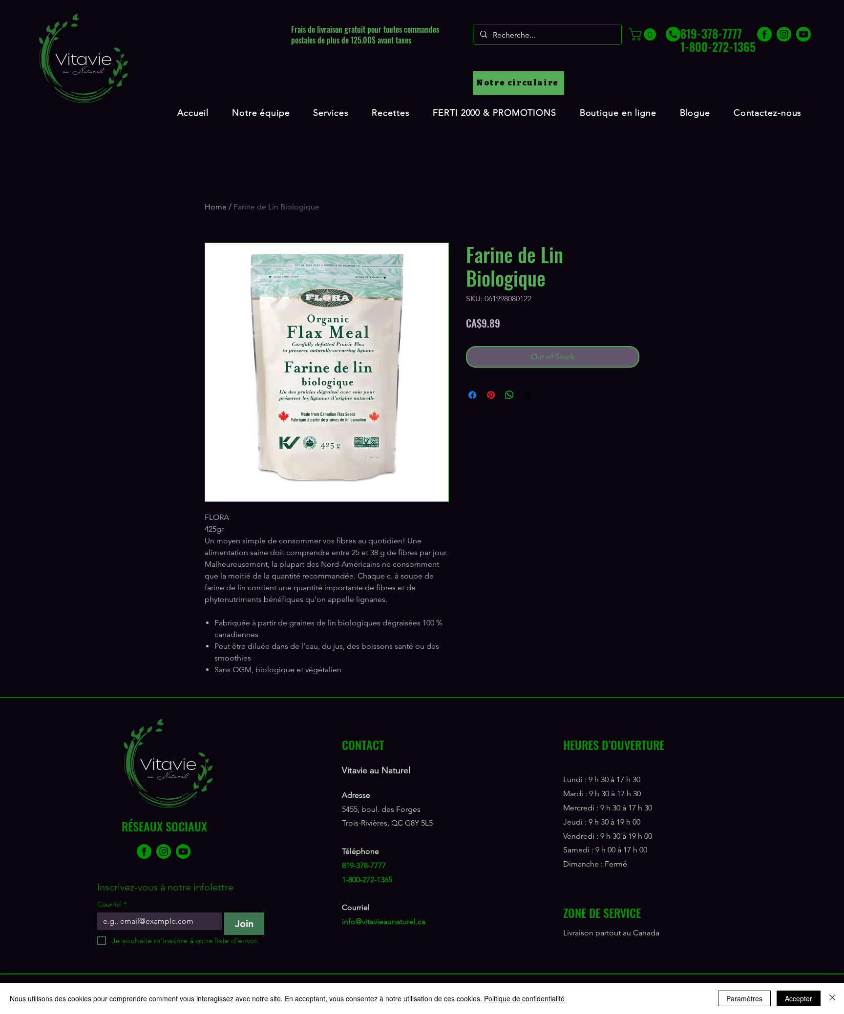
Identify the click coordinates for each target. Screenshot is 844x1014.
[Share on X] (528, 395)
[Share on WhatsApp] (509, 395)
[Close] (832, 998)
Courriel (112, 904)
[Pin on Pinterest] (491, 395)
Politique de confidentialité (524, 998)
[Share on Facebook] (472, 395)
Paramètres (744, 998)
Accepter (798, 998)
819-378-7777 (364, 865)
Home (216, 206)
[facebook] (764, 34)
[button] (644, 34)
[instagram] (784, 34)
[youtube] (803, 34)
